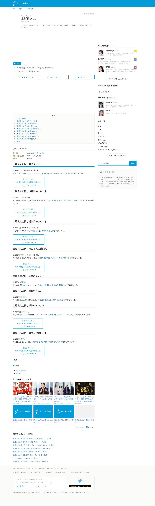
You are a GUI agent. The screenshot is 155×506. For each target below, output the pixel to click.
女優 (43, 173)
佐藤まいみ (72, 315)
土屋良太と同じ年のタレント (27, 121)
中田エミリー (84, 201)
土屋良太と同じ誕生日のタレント (29, 126)
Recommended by (80, 427)
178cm (29, 156)
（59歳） (41, 153)
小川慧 (59, 300)
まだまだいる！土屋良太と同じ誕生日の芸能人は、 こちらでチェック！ (28, 239)
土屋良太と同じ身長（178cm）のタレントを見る (30, 461)
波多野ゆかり (53, 315)
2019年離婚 (105, 92)
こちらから (106, 186)
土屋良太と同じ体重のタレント (28, 131)
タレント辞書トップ (19, 469)
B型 (39, 156)
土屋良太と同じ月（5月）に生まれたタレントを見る (31, 448)
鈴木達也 (46, 300)
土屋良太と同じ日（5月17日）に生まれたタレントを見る (33, 445)
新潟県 (23, 197)
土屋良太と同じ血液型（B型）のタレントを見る (30, 455)
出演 (18, 141)
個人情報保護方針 (75, 472)
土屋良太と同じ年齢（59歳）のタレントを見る (29, 442)
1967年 (29, 153)
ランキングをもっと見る (116, 79)
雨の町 (18, 373)
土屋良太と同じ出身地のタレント (29, 123)
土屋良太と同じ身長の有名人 (27, 134)
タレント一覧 (32, 469)
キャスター (60, 173)
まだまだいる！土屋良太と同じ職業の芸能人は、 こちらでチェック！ (28, 323)
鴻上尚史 (43, 342)
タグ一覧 (63, 469)
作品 (56, 469)
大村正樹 (69, 173)
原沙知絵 (47, 258)
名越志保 (50, 231)
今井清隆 (60, 285)
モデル (113, 110)
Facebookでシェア (27, 77)
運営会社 (87, 472)
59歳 (34, 19)
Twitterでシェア (55, 77)
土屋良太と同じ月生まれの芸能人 (29, 129)
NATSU (108, 110)
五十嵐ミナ (61, 201)
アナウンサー (72, 201)
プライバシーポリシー (61, 472)
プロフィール (21, 118)
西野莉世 (109, 102)
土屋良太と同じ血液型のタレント (29, 139)
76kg (23, 282)
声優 (50, 342)
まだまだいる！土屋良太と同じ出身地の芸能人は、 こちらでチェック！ (28, 212)
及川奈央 (101, 59)
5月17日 (35, 153)
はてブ (83, 77)
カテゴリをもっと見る (116, 155)
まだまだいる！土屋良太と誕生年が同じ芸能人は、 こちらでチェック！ (28, 182)
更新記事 (49, 469)
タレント (23, 21)
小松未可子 (58, 342)
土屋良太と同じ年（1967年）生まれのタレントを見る (32, 439)
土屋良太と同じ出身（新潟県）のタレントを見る (30, 452)
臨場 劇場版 (21, 370)
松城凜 (108, 67)
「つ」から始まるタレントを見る (25, 458)
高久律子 (50, 173)
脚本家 (35, 342)
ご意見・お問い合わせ (36, 472)
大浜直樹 (46, 285)
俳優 (28, 21)
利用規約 (48, 472)
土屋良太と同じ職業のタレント (28, 136)
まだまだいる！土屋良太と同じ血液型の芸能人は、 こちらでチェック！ (28, 351)
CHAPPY (64, 258)
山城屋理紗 (110, 51)
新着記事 (41, 469)
